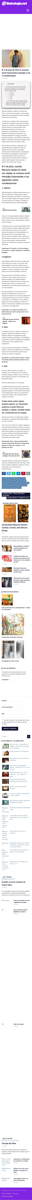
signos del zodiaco (22, 485)
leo (28, 482)
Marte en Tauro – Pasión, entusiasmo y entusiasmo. (14, 494)
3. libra (10, 96)
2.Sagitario (11, 94)
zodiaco (19, 487)
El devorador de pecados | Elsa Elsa (12, 637)
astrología (13, 478)
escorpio (24, 480)
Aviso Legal (15, 1193)
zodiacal (14, 487)
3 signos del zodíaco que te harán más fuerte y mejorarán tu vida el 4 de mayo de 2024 (19, 844)
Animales (4, 887)
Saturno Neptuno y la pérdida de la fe (18, 498)
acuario (4, 478)
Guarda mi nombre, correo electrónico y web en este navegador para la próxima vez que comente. (15, 722)
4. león (10, 98)
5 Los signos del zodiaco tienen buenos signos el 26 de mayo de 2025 (19, 817)
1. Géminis (11, 93)
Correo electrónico (7, 707)
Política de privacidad (7, 1196)
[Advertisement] (16, 31)
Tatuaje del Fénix (9, 1143)
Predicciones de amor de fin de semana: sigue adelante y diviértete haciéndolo (22, 580)
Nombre (4, 700)
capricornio (5, 480)
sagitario (14, 485)
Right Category (7, 1138)
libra (3, 485)
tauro (3, 487)
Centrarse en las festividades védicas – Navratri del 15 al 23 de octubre (19, 767)
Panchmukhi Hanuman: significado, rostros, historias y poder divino (22, 570)
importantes (17, 482)
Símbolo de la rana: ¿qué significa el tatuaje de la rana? (21, 1170)
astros (19, 478)
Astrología (5, 78)
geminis (4, 482)
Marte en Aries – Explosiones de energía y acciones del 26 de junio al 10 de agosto (19, 746)
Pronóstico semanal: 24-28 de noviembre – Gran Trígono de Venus (18, 774)
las (25, 482)
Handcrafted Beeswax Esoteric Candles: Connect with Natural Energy (14, 528)
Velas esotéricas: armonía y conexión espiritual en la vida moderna (21, 548)
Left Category (7, 877)
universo (8, 487)
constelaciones (13, 480)
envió (19, 480)
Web (3, 713)
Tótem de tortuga (19, 1024)
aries (8, 478)
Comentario (5, 679)
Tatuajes (4, 1146)
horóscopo (10, 482)
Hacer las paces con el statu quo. (19, 751)
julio (22, 482)
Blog (3, 533)
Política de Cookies (6, 1193)
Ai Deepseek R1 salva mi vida (10, 661)
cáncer (23, 478)
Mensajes (8, 485)
